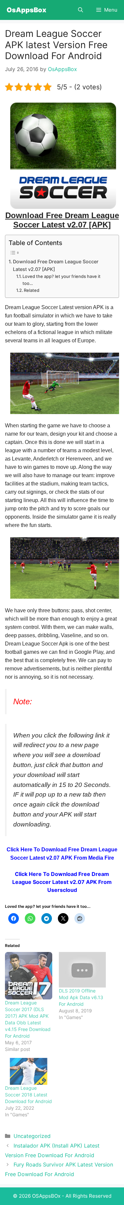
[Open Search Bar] (80, 10)
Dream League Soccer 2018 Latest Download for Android (28, 1094)
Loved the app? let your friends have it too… (61, 280)
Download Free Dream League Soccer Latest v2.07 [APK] (56, 265)
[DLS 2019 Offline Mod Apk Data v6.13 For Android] (82, 970)
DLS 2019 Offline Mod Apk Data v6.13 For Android (81, 997)
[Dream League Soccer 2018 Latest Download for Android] (28, 1071)
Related (31, 290)
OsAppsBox (26, 10)
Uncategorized (32, 1136)
